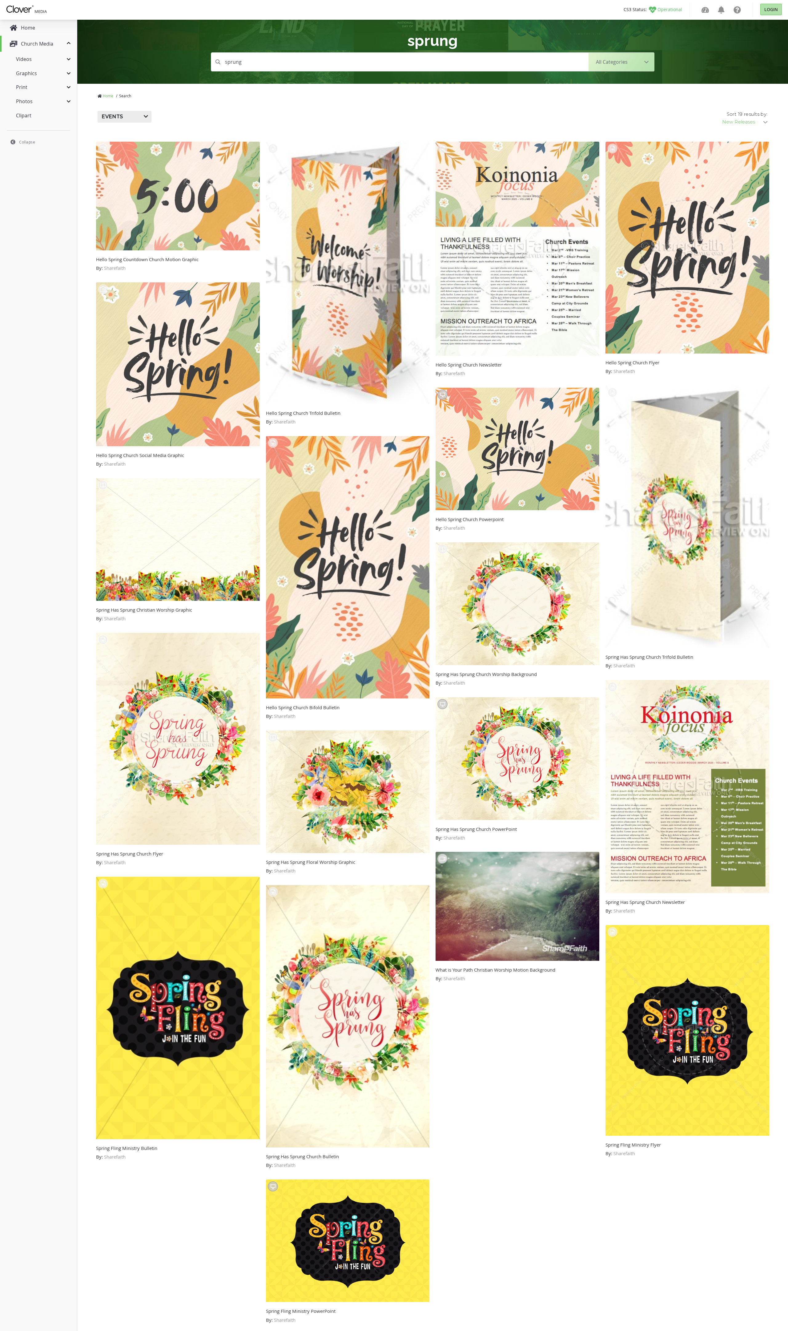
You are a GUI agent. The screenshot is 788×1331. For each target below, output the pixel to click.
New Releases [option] (738, 122)
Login (771, 9)
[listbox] (745, 122)
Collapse (27, 142)
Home (108, 95)
